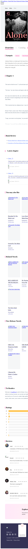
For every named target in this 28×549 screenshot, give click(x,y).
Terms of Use (9, 540)
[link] (6, 8)
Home (6, 8)
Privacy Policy (17, 540)
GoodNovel (14, 392)
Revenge (17, 55)
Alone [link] (15, 8)
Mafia (10, 8)
